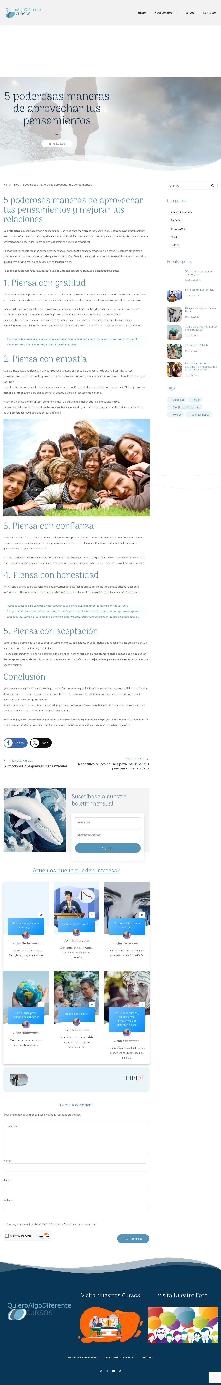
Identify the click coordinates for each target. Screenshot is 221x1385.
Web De (177, 414)
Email (8, 1180)
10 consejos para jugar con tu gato (26, 925)
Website (8, 1200)
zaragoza (178, 399)
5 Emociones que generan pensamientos (36, 766)
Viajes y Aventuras (181, 211)
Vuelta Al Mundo (200, 414)
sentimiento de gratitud (29, 319)
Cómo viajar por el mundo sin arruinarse (26, 1015)
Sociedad (176, 220)
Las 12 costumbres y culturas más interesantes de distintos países (126, 1019)
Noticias (176, 245)
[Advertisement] (110, 51)
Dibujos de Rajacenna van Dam (127, 925)
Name (8, 1160)
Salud (174, 236)
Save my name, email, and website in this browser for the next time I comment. (51, 1224)
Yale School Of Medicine (186, 407)
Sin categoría (178, 228)
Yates (197, 399)
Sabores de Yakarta (76, 1014)
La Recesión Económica (76, 924)
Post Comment (133, 1238)
